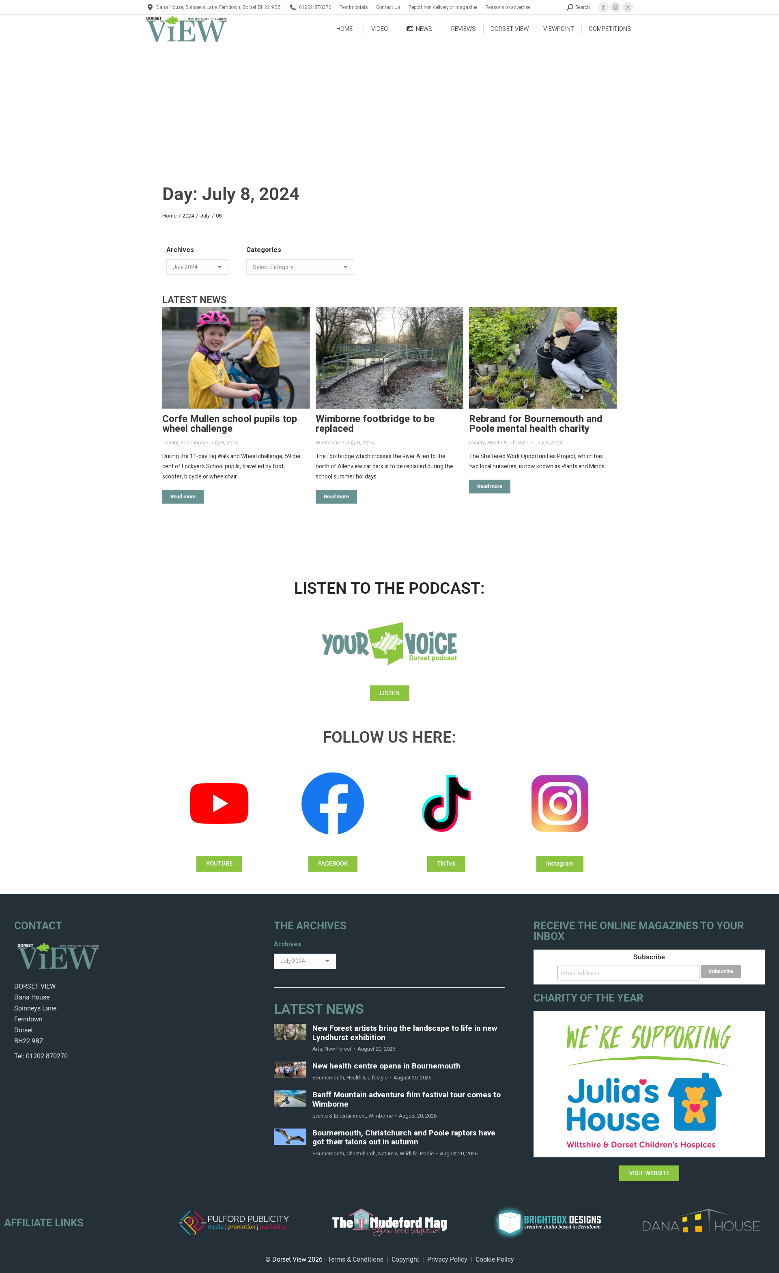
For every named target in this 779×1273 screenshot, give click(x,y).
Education (192, 442)
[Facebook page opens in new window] (603, 7)
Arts (317, 1049)
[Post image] (236, 358)
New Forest (338, 1049)
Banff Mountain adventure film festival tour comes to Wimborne (406, 1099)
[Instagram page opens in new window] (615, 7)
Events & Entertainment (339, 1116)
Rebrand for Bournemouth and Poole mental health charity (536, 424)
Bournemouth (328, 1077)
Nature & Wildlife (397, 1153)
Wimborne (328, 442)
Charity (170, 442)
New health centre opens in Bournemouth (386, 1066)
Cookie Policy (495, 1259)
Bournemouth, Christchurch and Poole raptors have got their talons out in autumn (403, 1138)
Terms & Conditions (355, 1259)
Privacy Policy (447, 1259)
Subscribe (649, 957)
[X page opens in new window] (627, 7)
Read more (183, 496)
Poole (427, 1153)
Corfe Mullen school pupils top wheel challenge (229, 424)
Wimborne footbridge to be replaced (375, 424)
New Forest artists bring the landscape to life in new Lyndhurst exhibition (404, 1033)
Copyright (405, 1259)
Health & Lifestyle (507, 442)
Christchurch (361, 1153)
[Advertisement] (389, 104)
